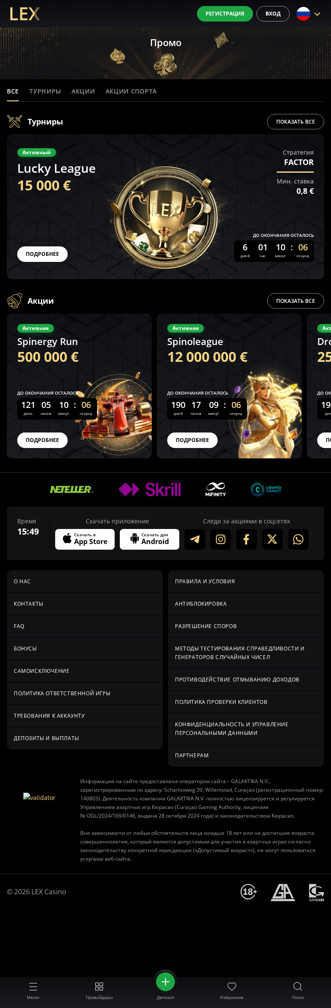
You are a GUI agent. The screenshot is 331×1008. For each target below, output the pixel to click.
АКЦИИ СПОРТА (131, 91)
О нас (22, 581)
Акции (83, 91)
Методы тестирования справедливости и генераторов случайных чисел (240, 653)
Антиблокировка (201, 603)
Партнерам (192, 755)
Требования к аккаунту (49, 715)
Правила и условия (205, 581)
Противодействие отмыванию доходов (237, 679)
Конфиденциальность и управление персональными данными (232, 729)
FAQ (19, 626)
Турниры (45, 91)
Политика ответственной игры (62, 693)
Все (13, 91)
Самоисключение (41, 671)
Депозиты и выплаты (46, 738)
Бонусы (25, 648)
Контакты (29, 603)
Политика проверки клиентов (221, 702)
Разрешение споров (206, 626)
